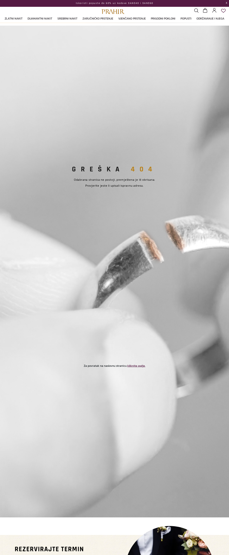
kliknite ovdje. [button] (136, 366)
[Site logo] (113, 7)
